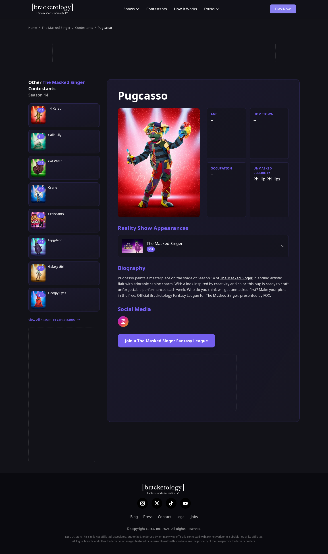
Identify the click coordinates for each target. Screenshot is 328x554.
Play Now (283, 8)
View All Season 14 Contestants (51, 320)
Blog (134, 516)
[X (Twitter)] (157, 503)
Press (148, 516)
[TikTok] (171, 503)
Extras (209, 8)
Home (32, 27)
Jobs (194, 516)
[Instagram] (142, 503)
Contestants (156, 8)
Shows (129, 8)
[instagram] (123, 321)
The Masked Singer (56, 27)
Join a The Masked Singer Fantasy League (166, 340)
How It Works (185, 8)
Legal (180, 516)
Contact (164, 516)
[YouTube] (185, 503)
